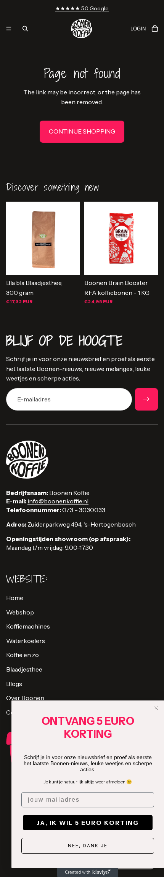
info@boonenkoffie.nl (57, 501)
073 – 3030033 (83, 510)
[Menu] (9, 28)
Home (14, 598)
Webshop (20, 612)
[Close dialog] (156, 708)
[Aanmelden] (146, 399)
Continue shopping (82, 131)
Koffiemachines (28, 626)
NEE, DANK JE (88, 845)
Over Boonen (25, 698)
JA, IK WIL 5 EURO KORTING (88, 822)
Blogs (14, 684)
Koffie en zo (22, 655)
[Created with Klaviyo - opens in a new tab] (87, 872)
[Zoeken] (25, 28)
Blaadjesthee (24, 669)
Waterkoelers (25, 641)
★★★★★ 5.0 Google (82, 8)
